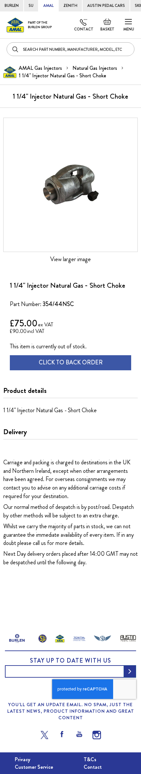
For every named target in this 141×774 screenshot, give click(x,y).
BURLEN (12, 6)
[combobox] (70, 49)
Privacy (22, 759)
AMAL (48, 6)
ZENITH (70, 6)
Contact (83, 29)
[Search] (15, 49)
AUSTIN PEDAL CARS (106, 6)
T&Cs (90, 759)
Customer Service (34, 767)
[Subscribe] (130, 671)
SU (31, 6)
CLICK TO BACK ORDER (71, 362)
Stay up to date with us (70, 660)
